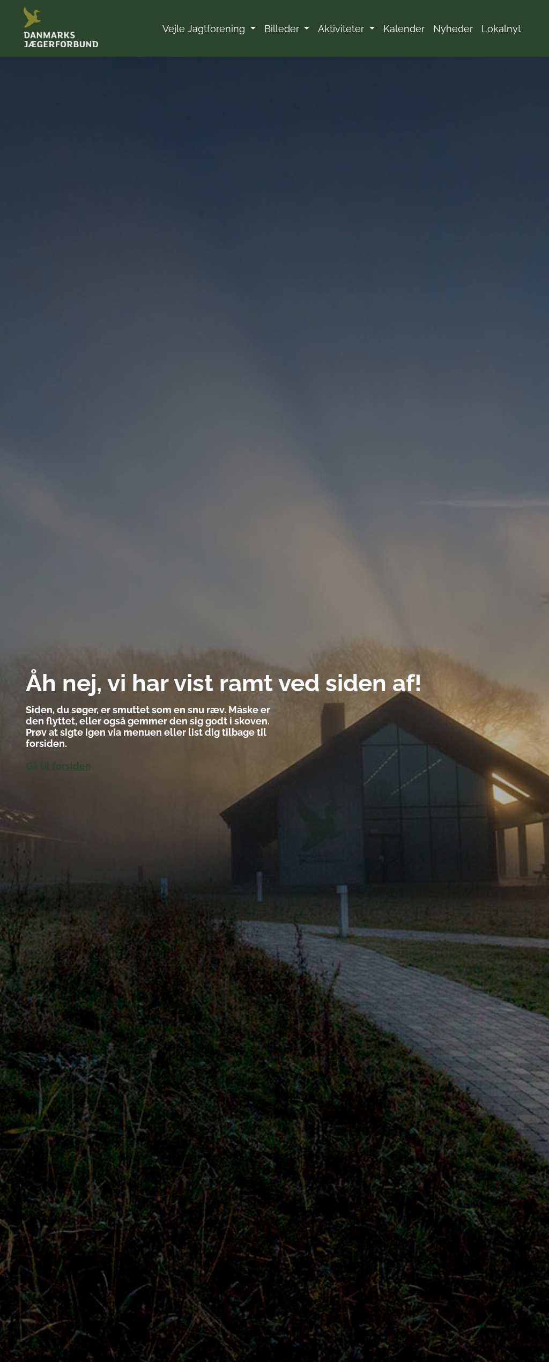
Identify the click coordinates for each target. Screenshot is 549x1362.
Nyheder (453, 28)
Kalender (404, 28)
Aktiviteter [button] (342, 28)
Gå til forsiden (58, 766)
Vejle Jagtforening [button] (205, 28)
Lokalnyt (501, 28)
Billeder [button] (283, 28)
